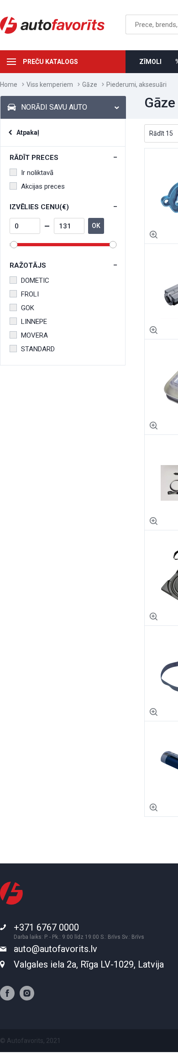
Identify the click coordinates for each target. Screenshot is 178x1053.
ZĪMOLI (150, 61)
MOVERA (34, 335)
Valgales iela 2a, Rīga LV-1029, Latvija (89, 964)
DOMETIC (35, 280)
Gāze (89, 84)
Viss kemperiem (49, 84)
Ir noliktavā (37, 173)
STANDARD (38, 349)
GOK (27, 308)
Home (8, 84)
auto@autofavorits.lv (55, 948)
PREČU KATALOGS (50, 61)
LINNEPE (34, 321)
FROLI (30, 294)
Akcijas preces (43, 186)
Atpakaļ (27, 132)
